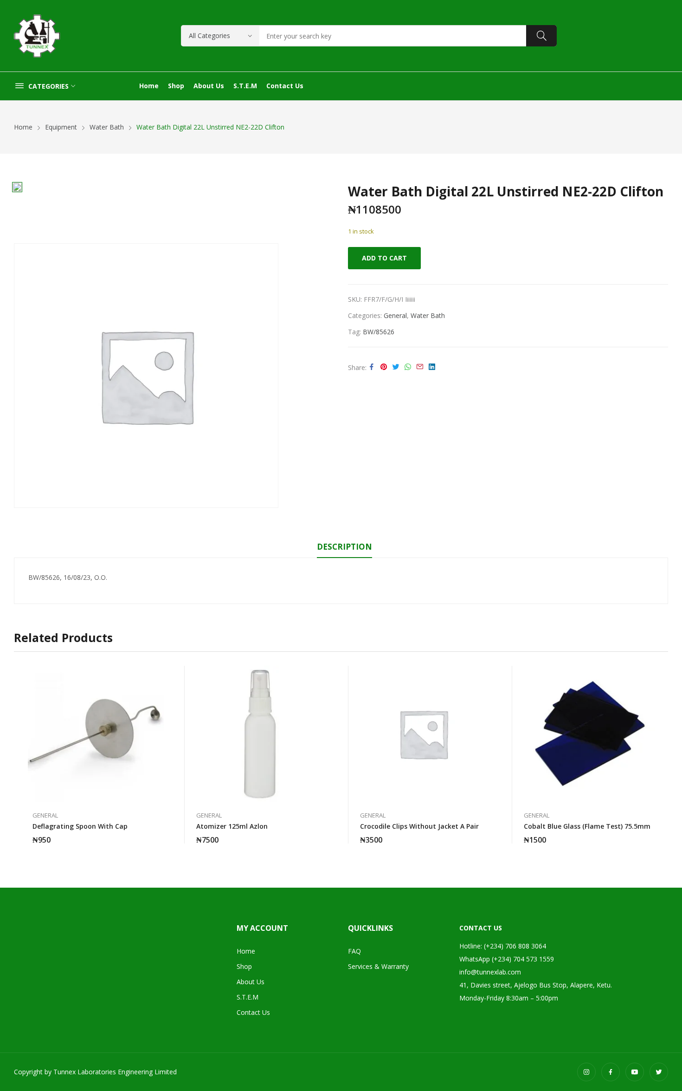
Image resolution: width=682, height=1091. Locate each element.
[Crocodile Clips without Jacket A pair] (423, 734)
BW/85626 (378, 331)
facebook (610, 1072)
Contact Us (253, 1012)
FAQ (354, 951)
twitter (659, 1072)
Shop (244, 966)
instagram (586, 1072)
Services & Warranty (378, 966)
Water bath (428, 315)
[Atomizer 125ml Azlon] (260, 734)
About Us (250, 981)
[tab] (344, 548)
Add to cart (384, 257)
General (395, 315)
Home (246, 951)
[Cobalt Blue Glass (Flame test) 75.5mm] (587, 734)
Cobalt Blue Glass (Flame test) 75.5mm (587, 826)
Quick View (159, 675)
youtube (634, 1072)
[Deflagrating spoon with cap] (96, 734)
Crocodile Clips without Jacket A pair (419, 826)
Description (344, 546)
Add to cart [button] (159, 834)
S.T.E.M (247, 997)
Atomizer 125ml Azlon (232, 826)
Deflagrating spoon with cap (80, 826)
